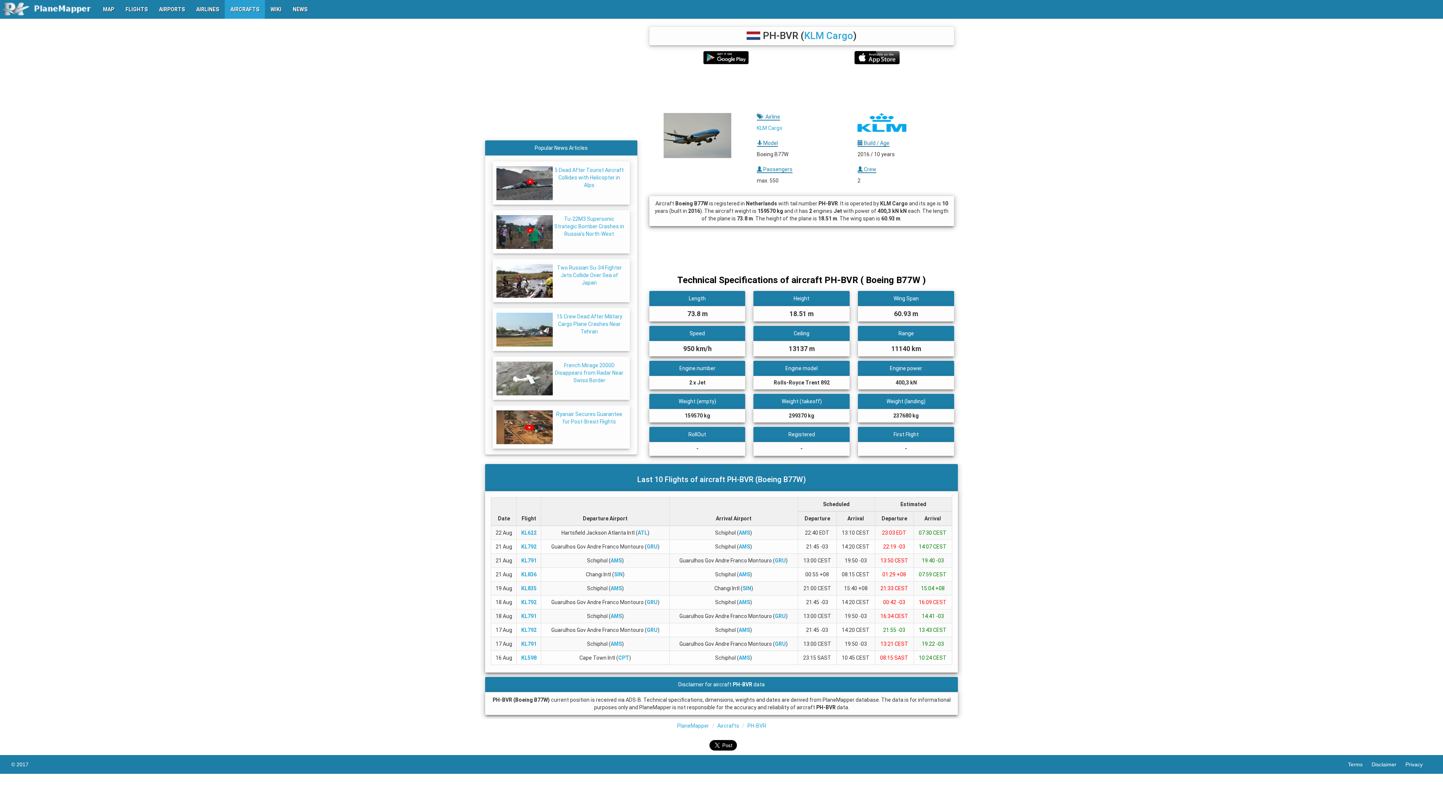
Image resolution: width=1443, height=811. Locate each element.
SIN (618, 574)
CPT (623, 658)
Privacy (1418, 764)
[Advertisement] (801, 89)
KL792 (529, 547)
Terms (1360, 764)
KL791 (529, 561)
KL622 (529, 533)
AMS (744, 533)
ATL (642, 533)
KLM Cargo (828, 35)
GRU (652, 547)
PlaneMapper (693, 726)
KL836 (529, 574)
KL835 (529, 588)
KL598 (529, 658)
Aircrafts (728, 726)
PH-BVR (756, 726)
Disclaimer (1388, 764)
